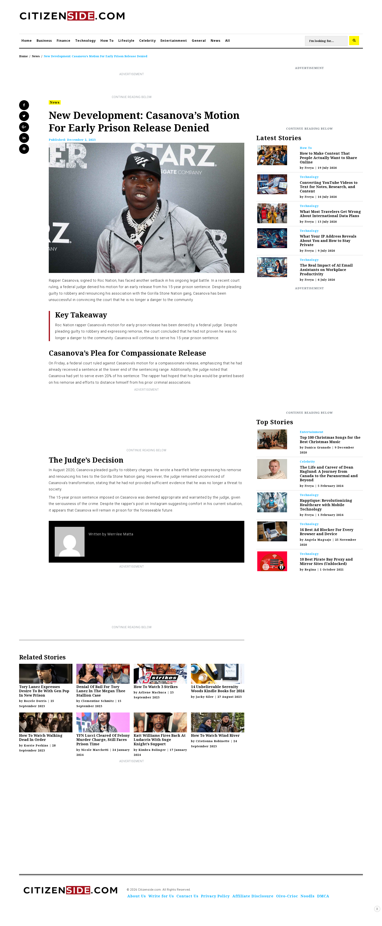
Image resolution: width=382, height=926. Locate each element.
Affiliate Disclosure (253, 896)
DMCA (323, 896)
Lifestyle (126, 40)
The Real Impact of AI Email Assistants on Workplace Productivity (326, 269)
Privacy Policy (215, 896)
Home (26, 40)
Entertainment (174, 40)
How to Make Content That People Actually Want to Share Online (328, 157)
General (199, 40)
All (227, 40)
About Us (136, 896)
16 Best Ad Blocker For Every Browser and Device (326, 531)
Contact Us (187, 896)
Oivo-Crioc (287, 896)
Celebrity (147, 40)
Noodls (308, 896)
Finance (63, 40)
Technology (85, 40)
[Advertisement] (131, 86)
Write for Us (161, 896)
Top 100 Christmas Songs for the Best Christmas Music (330, 439)
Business (44, 40)
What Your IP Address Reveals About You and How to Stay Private (328, 240)
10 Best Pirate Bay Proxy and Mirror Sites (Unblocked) (326, 561)
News (215, 40)
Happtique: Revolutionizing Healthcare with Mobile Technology (326, 504)
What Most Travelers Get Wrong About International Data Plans (330, 213)
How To (107, 40)
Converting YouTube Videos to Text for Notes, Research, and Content (329, 186)
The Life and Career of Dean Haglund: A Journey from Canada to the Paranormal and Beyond (329, 473)
